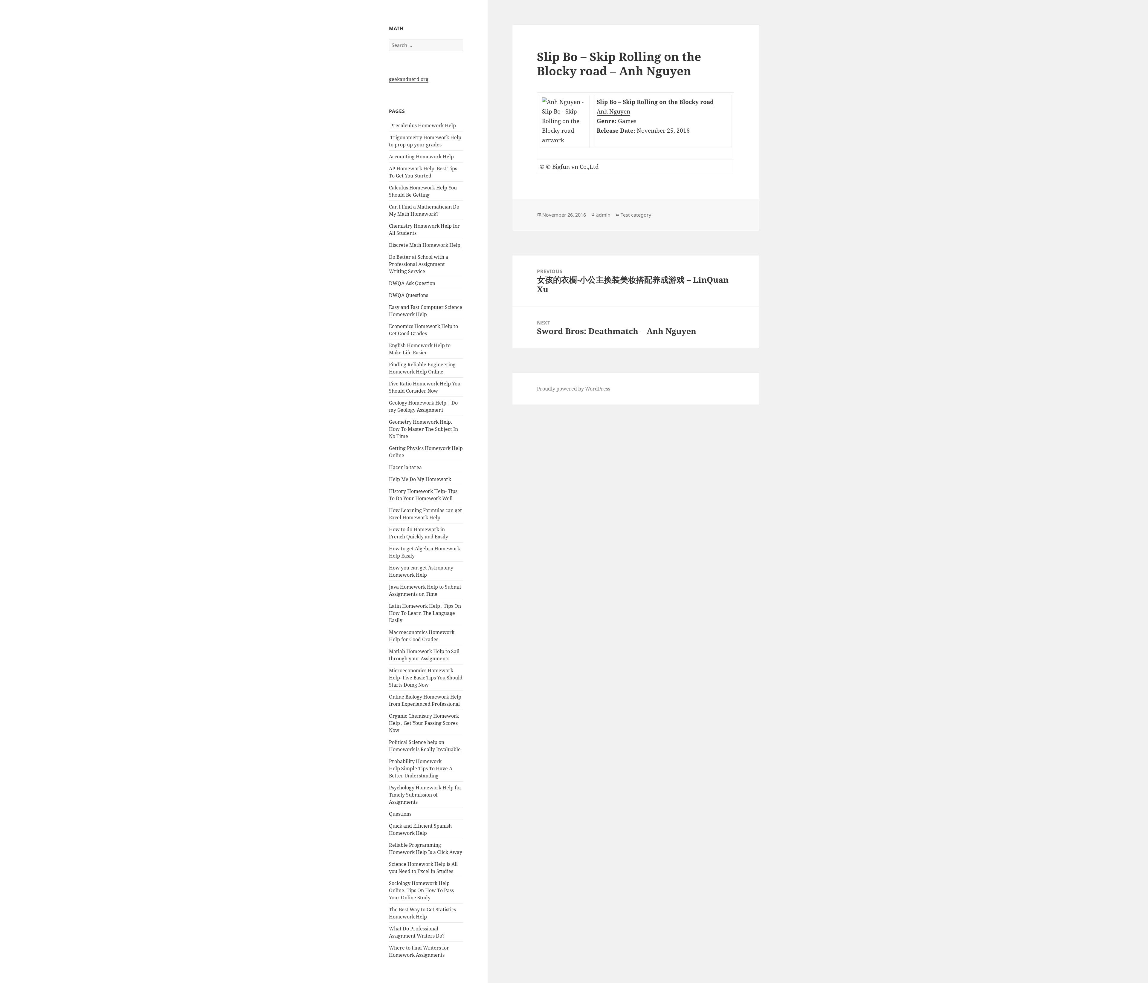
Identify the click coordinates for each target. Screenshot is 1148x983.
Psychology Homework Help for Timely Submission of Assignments (425, 794)
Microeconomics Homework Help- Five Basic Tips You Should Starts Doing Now (425, 677)
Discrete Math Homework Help (424, 245)
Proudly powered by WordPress (573, 388)
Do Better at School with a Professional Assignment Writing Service (418, 264)
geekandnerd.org (408, 79)
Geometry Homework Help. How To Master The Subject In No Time (423, 429)
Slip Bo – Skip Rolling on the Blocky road (655, 102)
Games (627, 121)
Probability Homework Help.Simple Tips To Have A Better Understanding (420, 768)
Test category (636, 215)
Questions (400, 814)
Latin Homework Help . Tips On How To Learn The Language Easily (425, 613)
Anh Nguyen (613, 111)
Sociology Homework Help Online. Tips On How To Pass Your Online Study (421, 890)
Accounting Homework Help (421, 156)
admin (603, 215)
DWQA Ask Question (412, 283)
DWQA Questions (408, 295)
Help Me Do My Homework (420, 479)
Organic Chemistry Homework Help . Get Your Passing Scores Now (424, 723)
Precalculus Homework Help (422, 125)
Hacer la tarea (405, 467)
